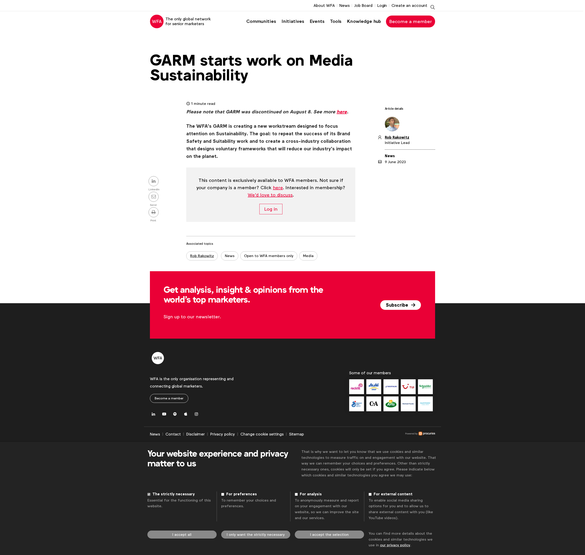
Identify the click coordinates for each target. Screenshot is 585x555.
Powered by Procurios (369, 434)
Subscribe (398, 305)
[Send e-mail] (154, 197)
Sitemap (296, 434)
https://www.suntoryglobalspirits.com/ (425, 403)
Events (317, 21)
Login (382, 5)
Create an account (409, 5)
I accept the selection (329, 534)
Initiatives (293, 21)
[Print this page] (154, 212)
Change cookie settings (262, 434)
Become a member (410, 21)
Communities (261, 21)
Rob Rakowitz (202, 255)
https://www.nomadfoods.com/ (408, 403)
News (344, 5)
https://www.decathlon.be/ (390, 386)
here (342, 111)
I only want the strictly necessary (256, 534)
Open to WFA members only (268, 255)
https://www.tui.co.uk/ (408, 386)
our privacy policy (395, 545)
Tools (335, 21)
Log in (271, 209)
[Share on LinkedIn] (154, 181)
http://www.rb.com (356, 386)
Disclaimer (195, 434)
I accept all (181, 534)
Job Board (363, 5)
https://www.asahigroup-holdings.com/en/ (373, 386)
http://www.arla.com (390, 403)
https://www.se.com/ (425, 386)
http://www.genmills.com (356, 403)
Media (308, 255)
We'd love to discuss (270, 195)
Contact (173, 434)
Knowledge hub (364, 21)
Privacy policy (222, 434)
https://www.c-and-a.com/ (373, 403)
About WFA (324, 5)
